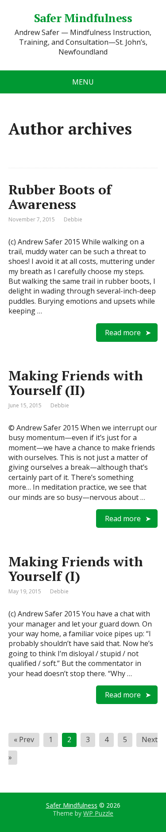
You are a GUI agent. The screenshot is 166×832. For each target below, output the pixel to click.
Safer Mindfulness (83, 18)
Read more (123, 332)
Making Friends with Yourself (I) (75, 569)
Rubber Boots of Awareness (60, 197)
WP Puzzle (98, 813)
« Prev (24, 739)
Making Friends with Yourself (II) (75, 383)
